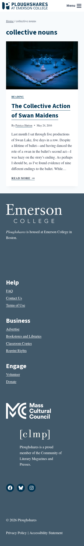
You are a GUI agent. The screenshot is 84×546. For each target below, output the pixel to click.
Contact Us (14, 298)
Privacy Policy (16, 532)
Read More (23, 178)
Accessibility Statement (46, 532)
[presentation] (42, 65)
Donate (11, 381)
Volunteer (13, 374)
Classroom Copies (19, 343)
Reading (17, 97)
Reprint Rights (16, 350)
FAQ (9, 290)
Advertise (12, 329)
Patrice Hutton (23, 125)
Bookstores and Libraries (23, 336)
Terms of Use (15, 305)
